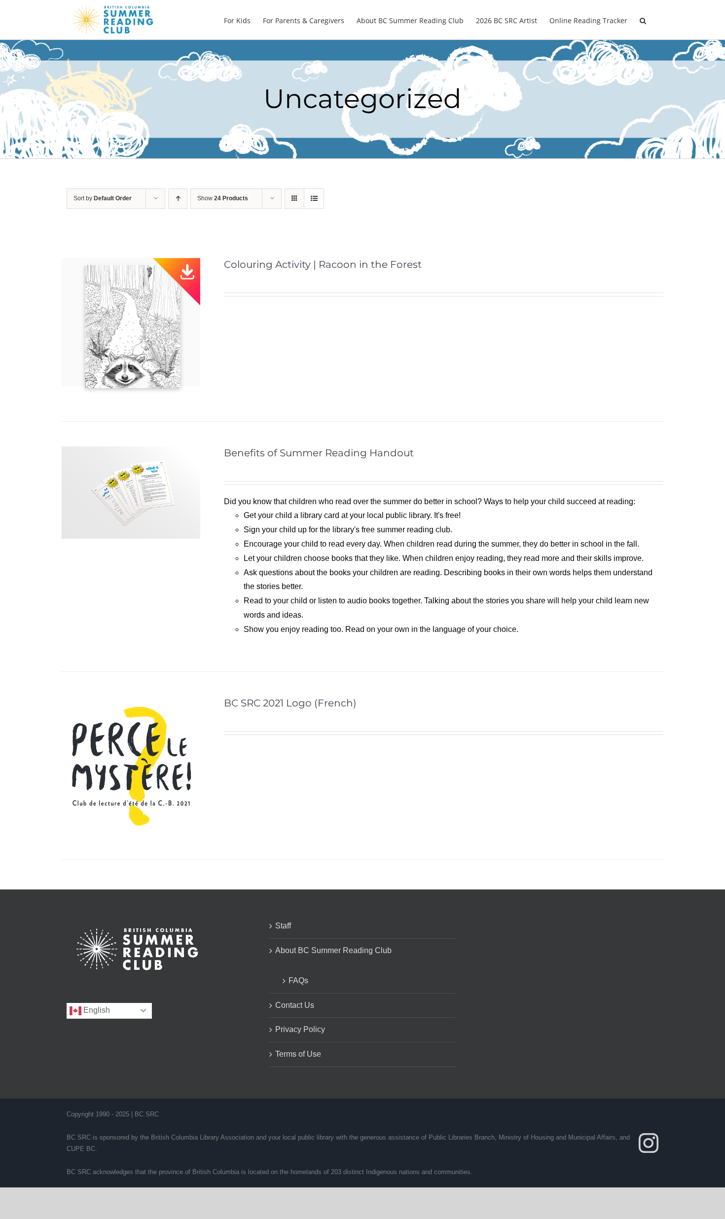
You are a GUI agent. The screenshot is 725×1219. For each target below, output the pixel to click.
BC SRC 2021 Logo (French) (290, 703)
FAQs (298, 980)
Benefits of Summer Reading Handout (319, 453)
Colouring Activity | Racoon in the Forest (323, 264)
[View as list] (314, 198)
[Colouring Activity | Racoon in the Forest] (131, 264)
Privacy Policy (300, 1029)
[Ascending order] (177, 198)
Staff (283, 926)
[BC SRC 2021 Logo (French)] (131, 703)
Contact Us (294, 1005)
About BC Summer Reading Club (333, 950)
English (95, 1010)
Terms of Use (298, 1054)
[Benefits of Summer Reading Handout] (131, 453)
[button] (643, 19)
